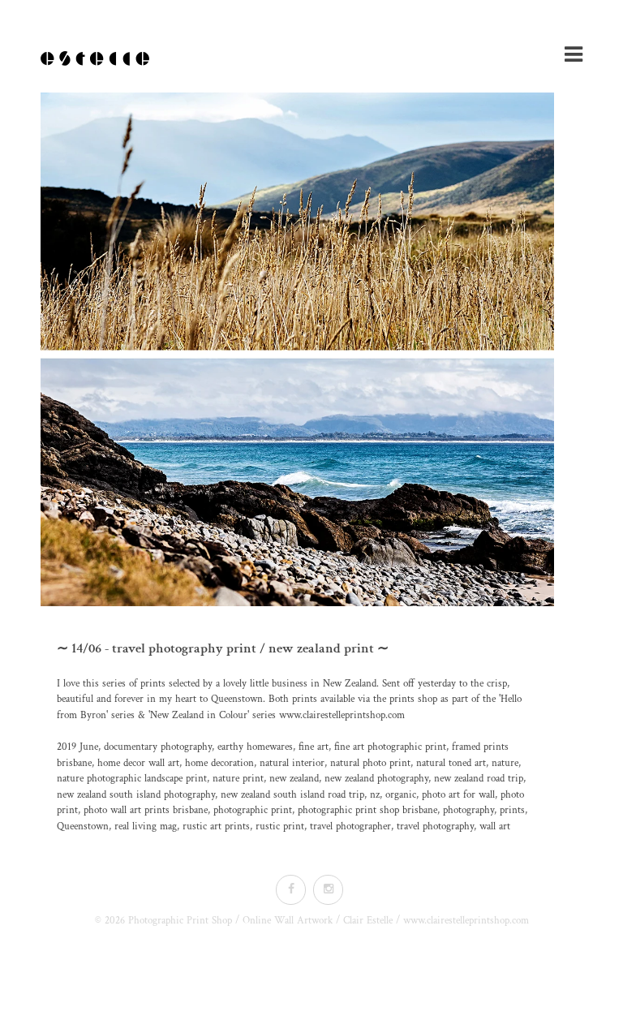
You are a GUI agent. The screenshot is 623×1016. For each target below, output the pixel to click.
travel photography (435, 826)
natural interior (292, 763)
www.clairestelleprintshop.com (342, 715)
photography (468, 810)
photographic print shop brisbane (367, 810)
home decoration (219, 763)
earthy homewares (255, 747)
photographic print (252, 810)
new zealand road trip (478, 779)
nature (505, 763)
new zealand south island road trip (292, 795)
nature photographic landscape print (132, 779)
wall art (494, 826)
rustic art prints (216, 826)
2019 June (77, 747)
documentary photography (158, 747)
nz (375, 795)
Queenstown (83, 826)
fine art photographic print (390, 747)
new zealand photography (376, 779)
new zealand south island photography (136, 795)
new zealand (294, 779)
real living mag (145, 826)
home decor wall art (138, 763)
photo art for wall (458, 795)
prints (512, 810)
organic (400, 795)
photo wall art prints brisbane (146, 810)
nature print (238, 779)
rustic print (280, 826)
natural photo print (370, 763)
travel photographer (350, 826)
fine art (314, 747)
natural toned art (451, 763)
